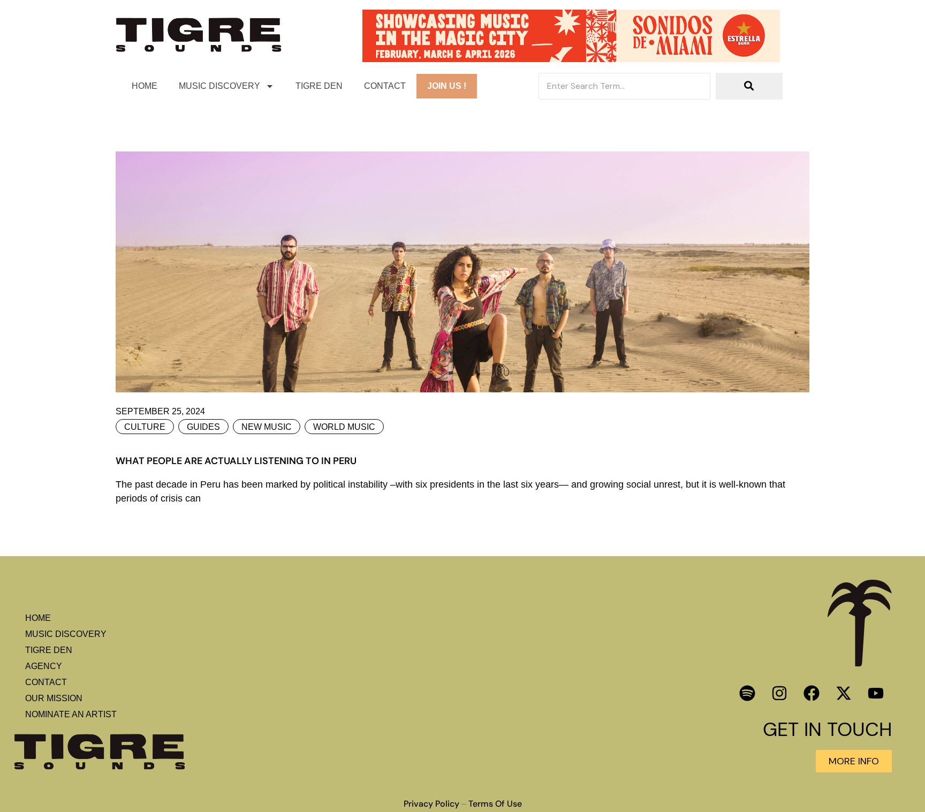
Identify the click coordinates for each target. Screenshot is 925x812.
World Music (344, 426)
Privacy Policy (431, 804)
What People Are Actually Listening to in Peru (236, 460)
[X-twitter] (844, 693)
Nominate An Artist (71, 714)
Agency (43, 666)
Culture (144, 426)
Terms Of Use (495, 804)
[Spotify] (747, 693)
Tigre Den (319, 85)
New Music (266, 426)
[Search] (749, 86)
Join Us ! (446, 85)
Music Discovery (219, 85)
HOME (144, 85)
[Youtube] (876, 693)
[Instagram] (779, 693)
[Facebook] (811, 693)
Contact (385, 85)
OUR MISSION (53, 698)
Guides (203, 426)
